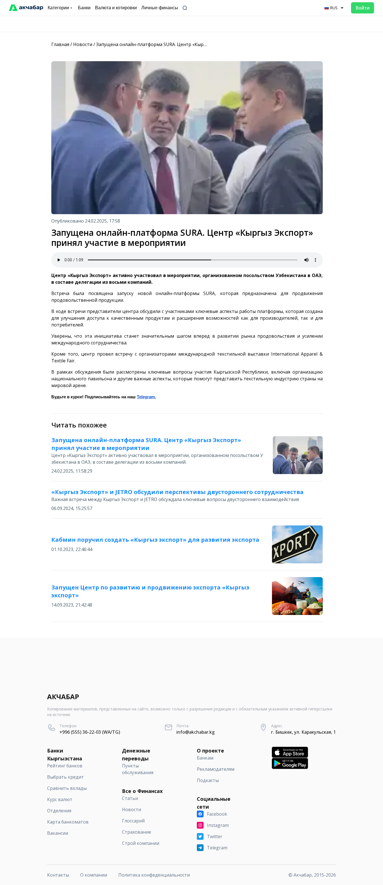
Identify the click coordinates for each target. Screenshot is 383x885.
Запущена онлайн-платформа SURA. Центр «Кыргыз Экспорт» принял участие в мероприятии (199, 44)
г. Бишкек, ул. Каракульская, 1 (303, 732)
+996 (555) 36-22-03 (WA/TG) (89, 732)
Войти (363, 8)
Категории (58, 7)
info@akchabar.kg (195, 732)
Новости (82, 44)
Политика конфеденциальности (154, 875)
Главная (60, 44)
